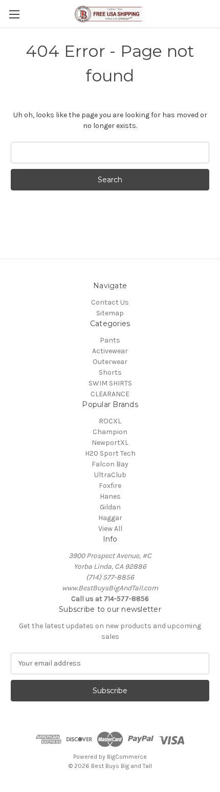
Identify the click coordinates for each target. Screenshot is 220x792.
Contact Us (110, 302)
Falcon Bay (110, 464)
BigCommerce (127, 756)
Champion (110, 431)
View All (110, 528)
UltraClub (110, 474)
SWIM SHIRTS (110, 383)
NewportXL (110, 442)
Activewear (110, 351)
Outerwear (110, 361)
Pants (110, 340)
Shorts (110, 372)
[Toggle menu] (14, 14)
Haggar (110, 517)
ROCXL (110, 421)
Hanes (110, 496)
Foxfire (110, 485)
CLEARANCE (110, 394)
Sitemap (110, 313)
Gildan (110, 507)
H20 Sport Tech (110, 453)
